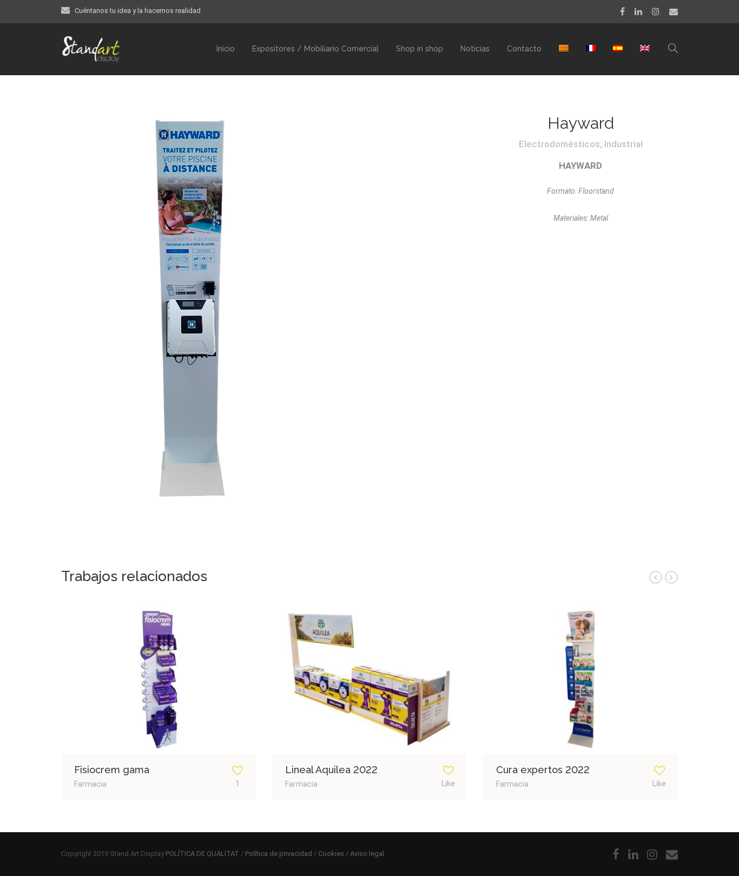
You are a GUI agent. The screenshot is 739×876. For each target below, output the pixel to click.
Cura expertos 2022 (543, 769)
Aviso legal (367, 853)
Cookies (331, 853)
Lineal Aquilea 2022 (331, 769)
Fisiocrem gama (111, 769)
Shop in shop (419, 48)
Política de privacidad (278, 853)
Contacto (524, 48)
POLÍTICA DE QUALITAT (202, 853)
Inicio (225, 48)
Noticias (475, 48)
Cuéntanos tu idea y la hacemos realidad (138, 10)
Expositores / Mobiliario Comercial (315, 48)
